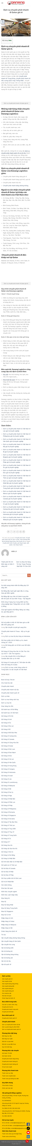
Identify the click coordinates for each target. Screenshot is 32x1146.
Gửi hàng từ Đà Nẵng (8, 855)
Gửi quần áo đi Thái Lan (9, 865)
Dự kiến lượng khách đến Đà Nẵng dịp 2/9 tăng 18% (15, 586)
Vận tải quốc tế (20, 541)
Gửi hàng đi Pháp (6, 805)
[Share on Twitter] (14, 531)
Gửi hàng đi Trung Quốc (9, 835)
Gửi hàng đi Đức (6, 756)
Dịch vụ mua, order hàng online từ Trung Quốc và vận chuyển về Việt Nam (14, 668)
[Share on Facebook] (11, 531)
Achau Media (18, 1141)
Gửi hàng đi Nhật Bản (8, 799)
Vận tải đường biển (25, 539)
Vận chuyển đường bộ (7, 988)
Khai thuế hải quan (9, 380)
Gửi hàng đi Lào (6, 779)
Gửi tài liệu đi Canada (8, 868)
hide (10, 40)
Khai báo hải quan (7, 888)
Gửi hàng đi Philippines (8, 809)
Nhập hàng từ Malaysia (8, 925)
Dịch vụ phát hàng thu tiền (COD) (10, 1027)
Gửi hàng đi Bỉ (5, 729)
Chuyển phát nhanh (20, 537)
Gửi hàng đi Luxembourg (9, 782)
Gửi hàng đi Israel (7, 775)
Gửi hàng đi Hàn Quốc (8, 762)
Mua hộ (3, 901)
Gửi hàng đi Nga (6, 795)
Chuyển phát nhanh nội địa (10, 689)
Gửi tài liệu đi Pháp (7, 875)
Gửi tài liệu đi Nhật (7, 871)
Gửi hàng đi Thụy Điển (8, 829)
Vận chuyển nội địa (7, 981)
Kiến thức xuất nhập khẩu (9, 895)
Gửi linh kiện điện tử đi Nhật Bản (11, 862)
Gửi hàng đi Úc (6, 838)
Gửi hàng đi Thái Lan (8, 825)
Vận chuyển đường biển (8, 986)
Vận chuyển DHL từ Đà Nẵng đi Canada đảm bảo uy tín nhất (13, 657)
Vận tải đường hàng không (9, 541)
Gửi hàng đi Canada (7, 739)
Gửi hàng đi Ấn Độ (7, 716)
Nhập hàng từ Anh (7, 918)
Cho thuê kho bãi (6, 683)
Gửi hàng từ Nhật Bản (8, 858)
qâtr (28, 543)
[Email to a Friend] (17, 531)
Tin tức (3, 934)
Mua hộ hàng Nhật (7, 905)
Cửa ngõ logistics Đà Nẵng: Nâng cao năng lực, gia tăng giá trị (15, 611)
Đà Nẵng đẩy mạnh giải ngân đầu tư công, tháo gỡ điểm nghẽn (15, 592)
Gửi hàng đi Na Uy (7, 792)
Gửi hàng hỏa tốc (6, 845)
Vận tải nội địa (6, 961)
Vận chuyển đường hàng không (10, 983)
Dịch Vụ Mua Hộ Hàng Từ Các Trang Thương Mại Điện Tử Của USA (23, 564)
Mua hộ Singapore (7, 911)
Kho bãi (5, 374)
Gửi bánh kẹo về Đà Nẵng (9, 709)
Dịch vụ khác (16, 539)
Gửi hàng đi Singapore (8, 815)
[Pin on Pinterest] (20, 531)
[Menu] (2, 3)
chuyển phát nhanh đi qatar (10, 543)
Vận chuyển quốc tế (7, 979)
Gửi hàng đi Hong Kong (8, 766)
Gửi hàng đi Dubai (7, 746)
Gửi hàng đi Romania (8, 812)
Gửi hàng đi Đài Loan (8, 749)
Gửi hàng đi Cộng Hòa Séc (10, 742)
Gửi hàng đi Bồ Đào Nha (9, 732)
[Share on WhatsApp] (8, 531)
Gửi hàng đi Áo (6, 723)
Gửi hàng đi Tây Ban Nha (9, 822)
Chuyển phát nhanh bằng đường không (15, 185)
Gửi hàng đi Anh (6, 719)
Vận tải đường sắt (7, 958)
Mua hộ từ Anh (6, 915)
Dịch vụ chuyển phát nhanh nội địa (11, 1024)
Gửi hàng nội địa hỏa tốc (9, 848)
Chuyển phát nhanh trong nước (10, 1009)
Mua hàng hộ (5, 898)
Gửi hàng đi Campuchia (8, 736)
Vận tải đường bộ (6, 951)
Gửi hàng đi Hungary (8, 769)
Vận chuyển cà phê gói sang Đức (15, 627)
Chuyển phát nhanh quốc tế (10, 693)
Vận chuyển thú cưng (8, 944)
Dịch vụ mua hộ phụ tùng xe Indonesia (17, 636)
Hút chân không (6, 885)
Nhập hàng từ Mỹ (6, 928)
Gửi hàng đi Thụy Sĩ (7, 832)
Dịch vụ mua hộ (6, 703)
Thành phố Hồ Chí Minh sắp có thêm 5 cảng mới (7, 564)
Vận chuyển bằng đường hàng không (13, 938)
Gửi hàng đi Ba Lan (7, 726)
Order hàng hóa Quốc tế (9, 931)
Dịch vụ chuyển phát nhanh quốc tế (11, 1029)
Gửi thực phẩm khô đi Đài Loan (11, 878)
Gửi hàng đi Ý (5, 842)
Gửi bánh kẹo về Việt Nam (9, 713)
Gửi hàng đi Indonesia (8, 772)
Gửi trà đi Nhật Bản (7, 881)
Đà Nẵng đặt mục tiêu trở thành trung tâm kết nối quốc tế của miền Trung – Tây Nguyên (16, 598)
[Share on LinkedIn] (23, 531)
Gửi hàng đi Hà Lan (7, 759)
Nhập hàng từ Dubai (7, 921)
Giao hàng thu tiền (7, 706)
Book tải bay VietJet (8, 679)
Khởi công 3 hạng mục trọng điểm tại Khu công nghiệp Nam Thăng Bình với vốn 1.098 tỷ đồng (15, 604)
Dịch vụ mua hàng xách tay (10, 699)
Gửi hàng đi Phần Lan (8, 802)
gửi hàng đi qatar (21, 543)
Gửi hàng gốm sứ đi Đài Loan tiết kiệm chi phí (15, 646)
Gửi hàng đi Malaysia (8, 785)
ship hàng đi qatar (18, 544)
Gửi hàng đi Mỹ (6, 789)
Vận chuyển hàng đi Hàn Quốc (11, 941)
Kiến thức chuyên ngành (9, 891)
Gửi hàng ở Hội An (7, 852)
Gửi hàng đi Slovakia (8, 819)
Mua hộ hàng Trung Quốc (9, 908)
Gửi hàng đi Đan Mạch (8, 752)
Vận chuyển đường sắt (8, 991)
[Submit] (29, 575)
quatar (10, 544)
